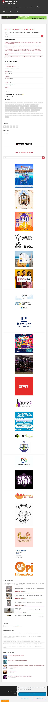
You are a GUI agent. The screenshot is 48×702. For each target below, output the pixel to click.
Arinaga (35, 102)
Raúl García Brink (20, 113)
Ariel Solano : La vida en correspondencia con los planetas (20, 676)
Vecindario (40, 115)
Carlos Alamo (21, 104)
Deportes (10, 11)
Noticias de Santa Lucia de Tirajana (19, 111)
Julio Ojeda (22, 108)
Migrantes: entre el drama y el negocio (16, 655)
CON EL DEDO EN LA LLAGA (24, 152)
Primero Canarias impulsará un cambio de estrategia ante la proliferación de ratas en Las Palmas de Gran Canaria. (23, 43)
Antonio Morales (20, 102)
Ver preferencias (39, 698)
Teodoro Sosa (30, 115)
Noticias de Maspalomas (35, 109)
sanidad (36, 113)
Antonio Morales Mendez (28, 102)
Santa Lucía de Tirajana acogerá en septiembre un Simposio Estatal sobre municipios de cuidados (22, 54)
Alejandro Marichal (12, 102)
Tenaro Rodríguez (24, 115)
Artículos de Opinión (34, 6)
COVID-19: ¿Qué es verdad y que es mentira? (17, 660)
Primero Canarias (8, 113)
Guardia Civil (13, 108)
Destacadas (25, 6)
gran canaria (7, 108)
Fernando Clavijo (26, 106)
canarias (16, 104)
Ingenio (6, 73)
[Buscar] (42, 36)
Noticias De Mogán (8, 111)
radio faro (14, 113)
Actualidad (18, 6)
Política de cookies (27, 689)
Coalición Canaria (28, 104)
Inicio (12, 6)
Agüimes (7, 76)
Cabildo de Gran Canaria (9, 104)
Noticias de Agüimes (38, 108)
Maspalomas (27, 108)
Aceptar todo (32, 694)
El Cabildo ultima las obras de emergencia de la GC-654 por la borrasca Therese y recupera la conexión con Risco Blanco (23, 46)
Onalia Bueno (28, 111)
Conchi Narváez (35, 104)
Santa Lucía (41, 113)
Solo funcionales (25, 698)
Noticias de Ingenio (26, 109)
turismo (36, 115)
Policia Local (34, 111)
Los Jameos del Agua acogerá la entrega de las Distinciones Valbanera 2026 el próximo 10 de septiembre (23, 57)
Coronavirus (7, 106)
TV (3, 6)
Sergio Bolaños (17, 115)
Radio (7, 6)
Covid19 (12, 106)
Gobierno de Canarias (34, 106)
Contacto (16, 11)
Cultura (5, 11)
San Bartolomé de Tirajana (10, 66)
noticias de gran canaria (18, 109)
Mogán (6, 71)
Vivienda (6, 117)
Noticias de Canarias (8, 109)
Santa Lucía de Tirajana (10, 68)
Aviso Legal (16, 691)
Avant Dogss (40, 102)
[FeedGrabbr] (24, 617)
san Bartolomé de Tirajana (29, 113)
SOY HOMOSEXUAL (12, 671)
